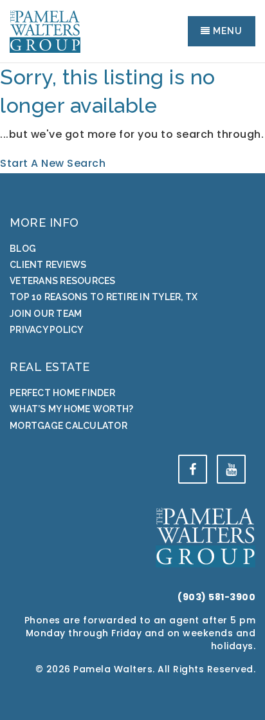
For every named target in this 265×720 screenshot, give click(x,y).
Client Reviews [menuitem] (48, 265)
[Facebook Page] (192, 469)
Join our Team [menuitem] (46, 313)
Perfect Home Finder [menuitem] (62, 393)
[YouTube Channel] (231, 469)
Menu (226, 31)
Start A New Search (52, 163)
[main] (132, 118)
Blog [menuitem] (23, 248)
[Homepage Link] (45, 30)
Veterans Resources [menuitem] (63, 281)
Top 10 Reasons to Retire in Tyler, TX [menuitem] (103, 297)
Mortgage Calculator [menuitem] (68, 426)
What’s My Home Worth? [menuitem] (71, 409)
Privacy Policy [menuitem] (47, 330)
